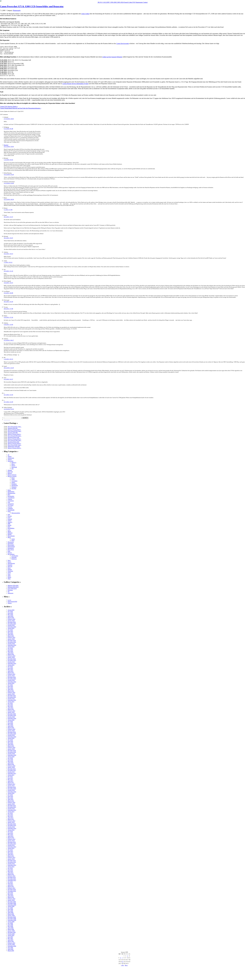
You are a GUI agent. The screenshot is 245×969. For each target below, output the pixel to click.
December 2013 (12, 842)
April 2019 (10, 744)
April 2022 (10, 689)
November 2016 (12, 788)
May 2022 (10, 688)
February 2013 (11, 857)
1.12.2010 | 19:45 (8, 159)
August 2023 (11, 665)
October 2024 (11, 643)
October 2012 (11, 863)
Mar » (126, 965)
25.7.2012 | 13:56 (8, 394)
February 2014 (11, 839)
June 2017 (10, 778)
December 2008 (12, 917)
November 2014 (12, 825)
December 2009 (12, 901)
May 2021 (10, 706)
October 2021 (11, 698)
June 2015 (10, 814)
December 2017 (12, 769)
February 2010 (11, 898)
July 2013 (10, 850)
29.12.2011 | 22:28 (9, 367)
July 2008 (10, 923)
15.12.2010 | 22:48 (9, 183)
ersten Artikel (85, 14)
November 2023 (12, 660)
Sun (12, 468)
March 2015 (11, 819)
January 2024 (11, 657)
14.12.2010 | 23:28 (9, 174)
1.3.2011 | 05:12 (8, 262)
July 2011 (10, 882)
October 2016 (11, 790)
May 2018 (10, 761)
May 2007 (10, 938)
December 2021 (12, 695)
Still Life (10, 566)
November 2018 (12, 752)
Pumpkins (14, 484)
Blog (9, 494)
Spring (9, 562)
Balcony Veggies (12, 476)
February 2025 (11, 637)
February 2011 (11, 888)
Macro (9, 531)
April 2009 (10, 912)
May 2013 (10, 853)
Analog (9, 456)
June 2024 (10, 649)
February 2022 (11, 692)
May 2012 (10, 871)
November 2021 (12, 697)
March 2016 (11, 801)
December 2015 (12, 805)
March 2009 (11, 914)
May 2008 (10, 926)
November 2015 (12, 807)
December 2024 (12, 640)
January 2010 (11, 900)
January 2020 (11, 730)
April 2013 (10, 854)
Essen (9, 511)
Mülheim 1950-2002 (13, 585)
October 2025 (11, 625)
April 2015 (10, 817)
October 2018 (11, 753)
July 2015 (10, 813)
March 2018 (11, 764)
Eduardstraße (11, 510)
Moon (13, 464)
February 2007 (11, 943)
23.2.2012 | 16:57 (8, 379)
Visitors (10, 603)
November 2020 (12, 715)
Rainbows (14, 558)
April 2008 (10, 927)
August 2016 (11, 793)
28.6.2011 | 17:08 (8, 308)
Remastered (11, 548)
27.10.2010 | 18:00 (9, 118)
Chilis (13, 479)
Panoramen (10, 543)
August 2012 (11, 866)
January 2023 (11, 675)
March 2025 (11, 636)
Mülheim (10, 532)
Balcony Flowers (12, 474)
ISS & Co (13, 462)
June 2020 (10, 723)
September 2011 (12, 880)
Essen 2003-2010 (12, 588)
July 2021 (10, 703)
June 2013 (10, 851)
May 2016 (10, 798)
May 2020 (10, 724)
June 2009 (10, 909)
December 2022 (12, 677)
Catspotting (11, 503)
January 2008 (11, 930)
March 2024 (11, 654)
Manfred (6, 145)
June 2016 (10, 796)
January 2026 (11, 620)
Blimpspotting (11, 493)
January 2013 (11, 859)
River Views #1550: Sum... (14, 431)
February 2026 (11, 619)
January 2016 (11, 804)
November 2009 (12, 903)
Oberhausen (11, 542)
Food (9, 517)
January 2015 (11, 822)
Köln (9, 526)
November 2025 (12, 623)
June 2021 (10, 704)
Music (9, 537)
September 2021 (12, 700)
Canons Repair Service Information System (75, 83)
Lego (9, 529)
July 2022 (10, 684)
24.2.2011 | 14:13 (8, 253)
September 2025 (12, 626)
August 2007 (11, 935)
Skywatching (11, 554)
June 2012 (10, 869)
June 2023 (10, 668)
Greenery (10, 522)
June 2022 (10, 686)
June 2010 (10, 892)
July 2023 (10, 666)
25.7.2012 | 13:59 (8, 402)
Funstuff (10, 519)
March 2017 (11, 782)
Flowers (10, 516)
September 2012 (12, 865)
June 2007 (10, 937)
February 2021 (11, 710)
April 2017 (10, 781)
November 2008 (12, 918)
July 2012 (10, 868)
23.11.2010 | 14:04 (9, 146)
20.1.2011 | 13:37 (8, 217)
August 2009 (11, 906)
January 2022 (11, 694)
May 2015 (10, 816)
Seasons (10, 552)
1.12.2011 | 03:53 (8, 359)
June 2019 (10, 741)
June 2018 (10, 759)
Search (126, 2)
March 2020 (11, 727)
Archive (10, 459)
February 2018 (11, 765)
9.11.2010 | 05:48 (8, 128)
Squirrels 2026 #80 (13, 432)
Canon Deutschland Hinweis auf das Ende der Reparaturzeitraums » (20, 108)
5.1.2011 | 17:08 (8, 209)
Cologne (10, 507)
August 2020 (11, 720)
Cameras (10, 499)
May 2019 (10, 743)
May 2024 (10, 651)
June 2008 (10, 924)
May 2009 (10, 911)
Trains (9, 572)
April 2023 (10, 671)
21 (122, 961)
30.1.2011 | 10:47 (8, 238)
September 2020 (12, 718)
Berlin (9, 490)
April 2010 (10, 895)
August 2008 (11, 921)
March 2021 (11, 709)
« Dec (122, 965)
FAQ (134, 2)
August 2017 (11, 775)
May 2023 (10, 669)
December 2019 (12, 732)
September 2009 (12, 905)
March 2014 (11, 837)
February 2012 (11, 875)
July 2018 (10, 758)
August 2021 (11, 701)
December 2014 (12, 824)
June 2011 (10, 883)
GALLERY (106, 2)
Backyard (10, 471)
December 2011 (12, 877)
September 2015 (12, 810)
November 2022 (12, 678)
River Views (11, 549)
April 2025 (10, 634)
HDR (9, 523)
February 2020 (11, 729)
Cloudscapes (14, 555)
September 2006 (12, 946)
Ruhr (9, 551)
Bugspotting (11, 496)
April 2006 (10, 949)
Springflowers (11, 563)
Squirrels (10, 565)
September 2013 (12, 846)
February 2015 (11, 820)
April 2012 (10, 872)
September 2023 (12, 663)
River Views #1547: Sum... (14, 445)
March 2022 (11, 691)
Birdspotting (11, 491)
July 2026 (10, 611)
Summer (10, 569)
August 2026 (11, 610)
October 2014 (11, 827)
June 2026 (10, 613)
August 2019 (11, 738)
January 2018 (11, 767)
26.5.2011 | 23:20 (8, 301)
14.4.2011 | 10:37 (8, 282)
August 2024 (11, 646)
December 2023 (12, 659)
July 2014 (10, 831)
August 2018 (11, 756)
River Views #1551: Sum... (14, 426)
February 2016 (11, 802)
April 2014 (10, 836)
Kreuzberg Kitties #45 (13, 442)
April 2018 (10, 762)
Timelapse (10, 571)
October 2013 (11, 845)
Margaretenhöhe (15, 513)
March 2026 (11, 617)
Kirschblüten (11, 528)
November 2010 (12, 891)
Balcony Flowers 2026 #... (14, 429)
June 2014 (10, 833)
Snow (9, 560)
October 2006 (11, 944)
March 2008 (11, 929)
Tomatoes (13, 487)
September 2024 (12, 645)
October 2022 (11, 680)
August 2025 (11, 628)
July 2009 (10, 908)
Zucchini (13, 488)
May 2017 (10, 779)
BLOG (99, 2)
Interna (9, 525)
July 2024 (10, 648)
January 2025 (11, 639)
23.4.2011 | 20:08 (8, 293)
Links (130, 2)
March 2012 (11, 874)
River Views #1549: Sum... (14, 435)
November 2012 (12, 862)
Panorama (10, 590)
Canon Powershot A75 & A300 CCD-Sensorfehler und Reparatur (32, 6)
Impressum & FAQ (12, 601)
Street (9, 568)
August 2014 (11, 830)
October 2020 (11, 717)
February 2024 (11, 655)
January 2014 (11, 840)
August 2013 (11, 848)
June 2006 (10, 947)
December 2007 (12, 932)
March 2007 (11, 941)
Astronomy (10, 461)
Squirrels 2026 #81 (13, 428)
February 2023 (11, 674)
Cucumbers (14, 481)
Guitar (13, 539)
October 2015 (11, 808)
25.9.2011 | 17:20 (8, 317)
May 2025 (10, 633)
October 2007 (11, 934)
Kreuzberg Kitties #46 (13, 437)
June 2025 (10, 631)
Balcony (10, 473)
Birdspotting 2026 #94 (14, 446)
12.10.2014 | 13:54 (9, 409)
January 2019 (11, 749)
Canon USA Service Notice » (9, 106)
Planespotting (11, 546)
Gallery (9, 520)
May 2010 (10, 894)
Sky (9, 591)
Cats (9, 502)
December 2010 (12, 889)
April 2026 (10, 616)
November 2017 (12, 770)
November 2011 (12, 879)
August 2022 (11, 683)
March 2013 (11, 856)
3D (8, 455)
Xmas (9, 578)
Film (9, 514)
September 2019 (12, 736)
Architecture (11, 458)
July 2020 (10, 721)
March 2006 (11, 950)
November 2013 (12, 843)
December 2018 (12, 750)
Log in (9, 600)
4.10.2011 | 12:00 (8, 324)
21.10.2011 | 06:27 (9, 340)
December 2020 (12, 714)
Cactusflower (11, 497)
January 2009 (11, 915)
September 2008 (12, 920)
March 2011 (11, 886)
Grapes (13, 482)
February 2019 (11, 747)
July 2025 (10, 629)
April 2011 (10, 885)
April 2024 (10, 652)
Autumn (10, 470)
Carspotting (11, 500)
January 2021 (11, 712)
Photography (17, 10)
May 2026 (10, 614)
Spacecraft (14, 467)
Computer (10, 508)
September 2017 (12, 773)
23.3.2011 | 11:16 (8, 271)
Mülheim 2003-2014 (13, 587)
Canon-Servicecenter (122, 43)
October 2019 (11, 735)
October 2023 (11, 662)
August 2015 (11, 811)
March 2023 (11, 672)
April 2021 (10, 707)
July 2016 (10, 795)
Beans (13, 477)
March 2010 (11, 897)
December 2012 (12, 860)
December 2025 (12, 622)
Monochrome (11, 536)
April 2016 (10, 799)
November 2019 (12, 733)
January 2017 (11, 785)
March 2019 (11, 746)
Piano (12, 540)
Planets (13, 465)
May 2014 (10, 834)
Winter (9, 577)
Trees (9, 574)
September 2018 (12, 755)
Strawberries (14, 485)
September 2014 (12, 828)
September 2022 (12, 681)
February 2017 (11, 784)
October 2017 (11, 772)
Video (9, 575)
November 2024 (12, 642)
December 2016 (12, 787)
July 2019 (10, 740)
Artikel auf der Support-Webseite (112, 57)
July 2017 (10, 776)
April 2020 (10, 726)
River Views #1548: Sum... (14, 440)
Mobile (9, 534)
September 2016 (12, 791)
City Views (10, 505)
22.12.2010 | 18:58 (9, 199)
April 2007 (10, 940)
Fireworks (14, 557)
